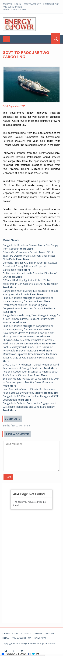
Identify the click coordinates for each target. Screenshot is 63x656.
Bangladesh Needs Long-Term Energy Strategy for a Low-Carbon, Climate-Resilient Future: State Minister (31, 319)
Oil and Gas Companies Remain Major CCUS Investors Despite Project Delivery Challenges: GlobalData (29, 255)
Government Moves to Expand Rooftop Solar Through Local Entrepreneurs (28, 334)
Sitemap (38, 633)
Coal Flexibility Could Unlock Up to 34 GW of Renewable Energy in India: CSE (27, 348)
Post (8, 477)
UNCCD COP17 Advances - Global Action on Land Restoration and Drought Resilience (31, 366)
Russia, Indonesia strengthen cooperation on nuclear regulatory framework (28, 299)
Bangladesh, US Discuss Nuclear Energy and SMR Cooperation (31, 397)
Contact (26, 633)
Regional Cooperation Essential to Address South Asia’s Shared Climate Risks (30, 373)
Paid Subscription (12, 6)
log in (18, 4)
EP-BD (19, 24)
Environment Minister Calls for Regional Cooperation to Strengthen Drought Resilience (29, 308)
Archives (7, 4)
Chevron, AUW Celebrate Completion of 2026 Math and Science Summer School (29, 341)
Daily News (40, 637)
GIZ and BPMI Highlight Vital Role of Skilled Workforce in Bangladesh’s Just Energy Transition (30, 284)
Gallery (50, 633)
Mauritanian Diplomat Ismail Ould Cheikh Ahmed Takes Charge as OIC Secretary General (30, 357)
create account (32, 4)
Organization (10, 633)
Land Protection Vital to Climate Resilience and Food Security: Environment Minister (30, 390)
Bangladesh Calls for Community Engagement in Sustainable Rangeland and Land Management (30, 407)
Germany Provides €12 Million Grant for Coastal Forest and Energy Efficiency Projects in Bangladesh (30, 266)
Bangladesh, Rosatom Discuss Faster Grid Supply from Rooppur (30, 246)
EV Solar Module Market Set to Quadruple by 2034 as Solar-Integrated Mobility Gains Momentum (31, 382)
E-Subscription (51, 4)
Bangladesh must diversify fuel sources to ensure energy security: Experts (30, 292)
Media (5, 637)
